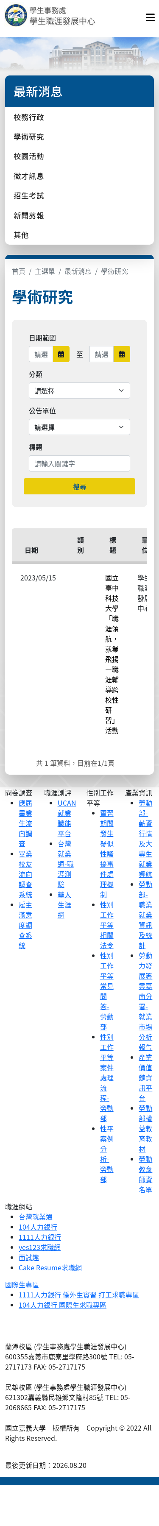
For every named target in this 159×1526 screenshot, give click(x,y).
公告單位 (42, 410)
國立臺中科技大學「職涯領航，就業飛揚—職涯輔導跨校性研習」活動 (112, 653)
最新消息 (78, 271)
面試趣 (29, 1257)
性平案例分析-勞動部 (107, 1153)
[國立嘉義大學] (50, 15)
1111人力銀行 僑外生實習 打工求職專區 (79, 1294)
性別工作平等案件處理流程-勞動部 (107, 1077)
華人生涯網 (64, 904)
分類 (35, 374)
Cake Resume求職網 (50, 1267)
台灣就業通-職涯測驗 (66, 863)
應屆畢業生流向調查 (25, 823)
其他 (21, 234)
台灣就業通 (36, 1216)
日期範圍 (42, 337)
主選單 (45, 271)
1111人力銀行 (40, 1237)
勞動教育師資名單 (145, 1174)
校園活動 (29, 156)
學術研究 (29, 136)
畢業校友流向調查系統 (25, 873)
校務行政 (29, 117)
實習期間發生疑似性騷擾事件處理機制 (107, 853)
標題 (35, 447)
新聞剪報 (29, 215)
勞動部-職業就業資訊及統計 (145, 914)
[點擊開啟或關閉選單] (150, 15)
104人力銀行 (38, 1227)
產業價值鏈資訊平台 (145, 1077)
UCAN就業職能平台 (67, 818)
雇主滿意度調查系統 (25, 924)
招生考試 (29, 195)
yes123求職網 (40, 1247)
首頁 (18, 271)
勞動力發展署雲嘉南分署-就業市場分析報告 (145, 1001)
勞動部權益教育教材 (145, 1128)
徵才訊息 (29, 175)
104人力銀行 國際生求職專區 (62, 1305)
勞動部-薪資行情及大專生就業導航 (145, 838)
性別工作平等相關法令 (107, 924)
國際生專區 (22, 1284)
